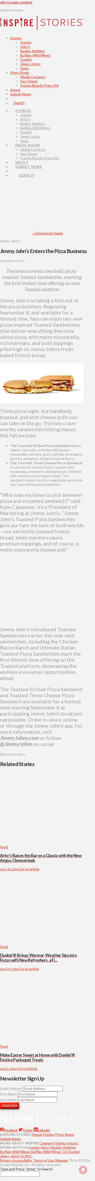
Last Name (8, 1099)
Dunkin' (74, 1152)
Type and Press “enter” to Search (26, 1169)
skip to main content (16, 2)
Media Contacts (33, 77)
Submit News (20, 94)
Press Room (19, 72)
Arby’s (25, 46)
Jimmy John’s (30, 64)
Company (46, 1143)
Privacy (5, 1160)
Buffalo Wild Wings (35, 55)
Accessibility (22, 1160)
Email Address (11, 1088)
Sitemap (61, 1160)
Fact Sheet (28, 81)
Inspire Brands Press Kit (39, 85)
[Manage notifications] (83, 1170)
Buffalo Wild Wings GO (49, 1152)
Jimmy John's (10, 1156)
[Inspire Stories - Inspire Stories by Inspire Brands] (42, 26)
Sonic (24, 68)
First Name (8, 1094)
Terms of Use (43, 1160)
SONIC (26, 1156)
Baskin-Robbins (32, 51)
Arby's (46, 1147)
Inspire (25, 42)
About (15, 90)
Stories (16, 38)
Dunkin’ (26, 59)
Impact (72, 1143)
